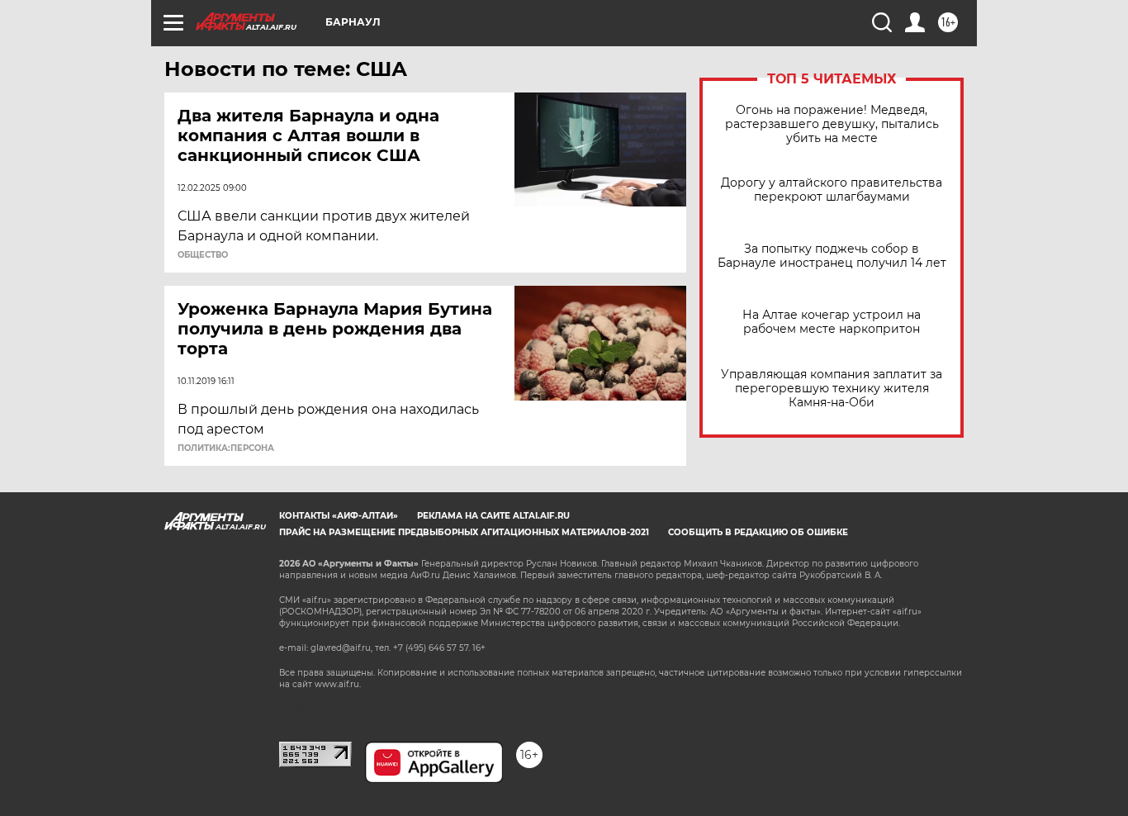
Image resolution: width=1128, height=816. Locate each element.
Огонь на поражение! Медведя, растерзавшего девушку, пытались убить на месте (832, 124)
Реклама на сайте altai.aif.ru (493, 515)
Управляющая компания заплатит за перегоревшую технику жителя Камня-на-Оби (831, 389)
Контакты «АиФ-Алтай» (338, 515)
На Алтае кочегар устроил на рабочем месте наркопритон (831, 322)
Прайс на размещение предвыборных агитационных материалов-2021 (464, 532)
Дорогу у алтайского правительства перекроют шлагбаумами (831, 190)
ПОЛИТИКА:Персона (226, 448)
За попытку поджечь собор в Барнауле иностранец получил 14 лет (832, 256)
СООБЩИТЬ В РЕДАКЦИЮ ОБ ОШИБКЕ (758, 532)
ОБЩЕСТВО (203, 255)
